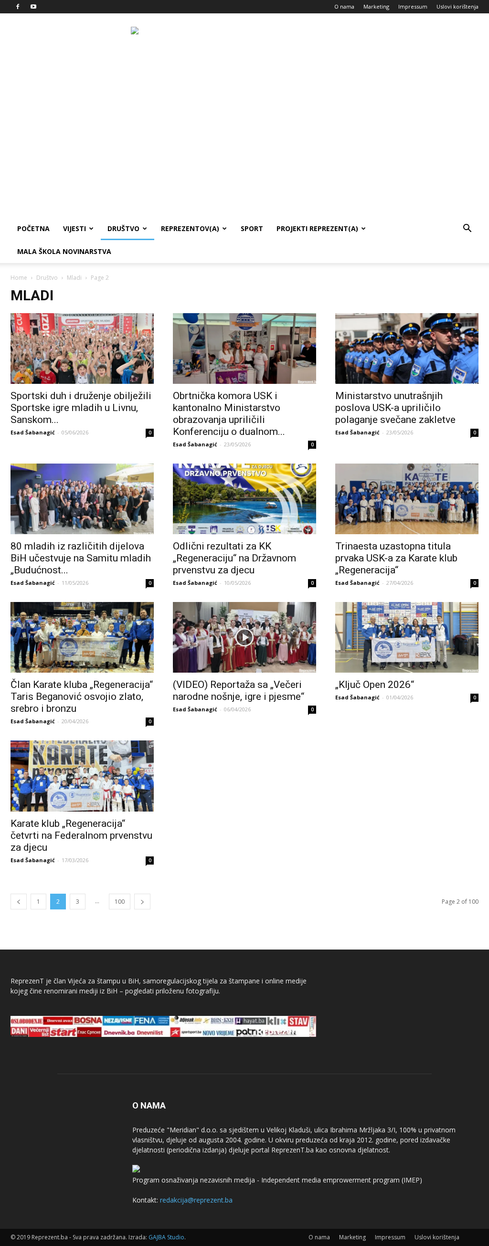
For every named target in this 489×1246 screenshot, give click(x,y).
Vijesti (74, 228)
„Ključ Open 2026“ (374, 684)
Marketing (376, 6)
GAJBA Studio (166, 1237)
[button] (467, 229)
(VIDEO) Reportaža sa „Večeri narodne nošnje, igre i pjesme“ (238, 690)
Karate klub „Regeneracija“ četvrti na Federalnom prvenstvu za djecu (81, 835)
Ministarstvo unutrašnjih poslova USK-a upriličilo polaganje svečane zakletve (395, 407)
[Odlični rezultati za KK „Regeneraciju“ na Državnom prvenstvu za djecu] (244, 499)
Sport (252, 228)
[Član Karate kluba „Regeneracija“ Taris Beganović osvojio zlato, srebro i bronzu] (82, 637)
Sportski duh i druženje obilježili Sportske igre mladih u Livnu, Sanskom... (81, 407)
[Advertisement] (244, 145)
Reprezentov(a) (190, 228)
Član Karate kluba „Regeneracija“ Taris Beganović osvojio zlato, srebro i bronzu (82, 696)
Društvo (123, 228)
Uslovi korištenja (457, 6)
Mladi (74, 278)
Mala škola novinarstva (64, 251)
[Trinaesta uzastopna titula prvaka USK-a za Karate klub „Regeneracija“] (406, 499)
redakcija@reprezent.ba (196, 1199)
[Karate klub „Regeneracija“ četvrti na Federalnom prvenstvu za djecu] (82, 775)
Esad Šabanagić (33, 432)
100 (120, 902)
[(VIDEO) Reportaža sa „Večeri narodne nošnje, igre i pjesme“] (244, 637)
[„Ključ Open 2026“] (406, 637)
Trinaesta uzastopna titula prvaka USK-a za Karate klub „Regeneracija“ (396, 558)
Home (19, 278)
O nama (344, 6)
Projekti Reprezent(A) (317, 228)
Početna (33, 228)
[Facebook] (18, 6)
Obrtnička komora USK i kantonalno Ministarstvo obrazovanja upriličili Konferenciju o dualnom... (229, 413)
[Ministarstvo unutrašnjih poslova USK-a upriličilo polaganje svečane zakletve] (406, 348)
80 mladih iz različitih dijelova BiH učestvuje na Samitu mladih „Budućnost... (81, 558)
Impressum (412, 6)
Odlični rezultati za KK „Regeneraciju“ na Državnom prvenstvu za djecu (234, 558)
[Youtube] (33, 6)
